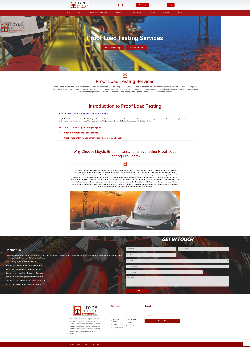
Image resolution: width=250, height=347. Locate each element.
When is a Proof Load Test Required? (81, 133)
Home (68, 13)
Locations (178, 13)
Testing (118, 13)
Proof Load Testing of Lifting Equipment (83, 127)
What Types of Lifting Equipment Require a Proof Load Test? (93, 138)
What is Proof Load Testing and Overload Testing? (83, 113)
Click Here (125, 217)
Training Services (136, 13)
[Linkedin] (122, 5)
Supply (152, 13)
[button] (142, 5)
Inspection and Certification (98, 13)
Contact (166, 13)
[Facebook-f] (118, 5)
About (78, 13)
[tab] (125, 113)
